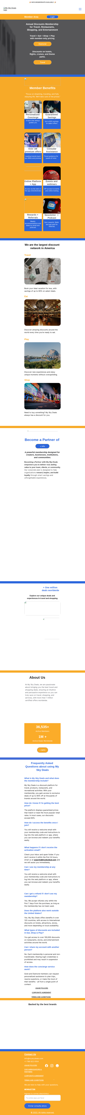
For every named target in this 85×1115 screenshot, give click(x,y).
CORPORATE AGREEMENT (41, 992)
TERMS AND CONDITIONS (41, 997)
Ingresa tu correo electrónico (36, 1093)
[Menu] (80, 9)
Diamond (42, 44)
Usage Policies (41, 988)
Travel (42, 62)
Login (52, 17)
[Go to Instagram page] (51, 1065)
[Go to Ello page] (57, 1065)
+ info (42, 446)
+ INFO (42, 750)
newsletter (29, 1089)
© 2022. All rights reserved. (42, 1112)
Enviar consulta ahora (37, 1106)
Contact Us (30, 1054)
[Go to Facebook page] (46, 1065)
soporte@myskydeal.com (45, 860)
